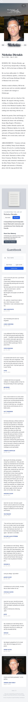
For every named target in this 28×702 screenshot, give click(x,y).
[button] (14, 665)
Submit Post (14, 268)
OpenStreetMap (15, 697)
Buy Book (16, 217)
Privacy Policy (10, 695)
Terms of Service (18, 695)
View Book (7, 217)
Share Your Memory (10, 242)
